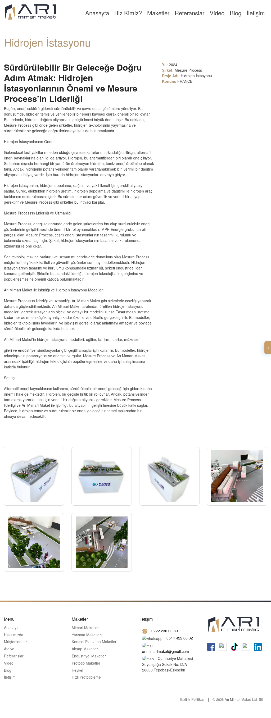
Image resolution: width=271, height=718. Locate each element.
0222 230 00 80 (164, 630)
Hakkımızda (13, 635)
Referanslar (189, 12)
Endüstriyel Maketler (89, 656)
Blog (235, 12)
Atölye (9, 649)
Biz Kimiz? (128, 12)
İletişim (256, 12)
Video (217, 12)
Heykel (77, 670)
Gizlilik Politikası (192, 699)
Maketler (158, 12)
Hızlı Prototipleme (86, 677)
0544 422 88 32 (179, 638)
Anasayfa (97, 12)
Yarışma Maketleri (87, 635)
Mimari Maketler (85, 627)
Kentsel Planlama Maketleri (94, 641)
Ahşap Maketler (85, 649)
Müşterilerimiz (15, 641)
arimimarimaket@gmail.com (165, 651)
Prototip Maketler (86, 663)
